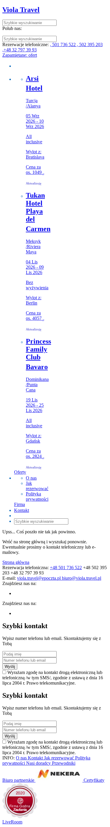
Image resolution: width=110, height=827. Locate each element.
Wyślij (10, 666)
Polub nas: (12, 28)
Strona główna (15, 562)
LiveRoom (12, 821)
